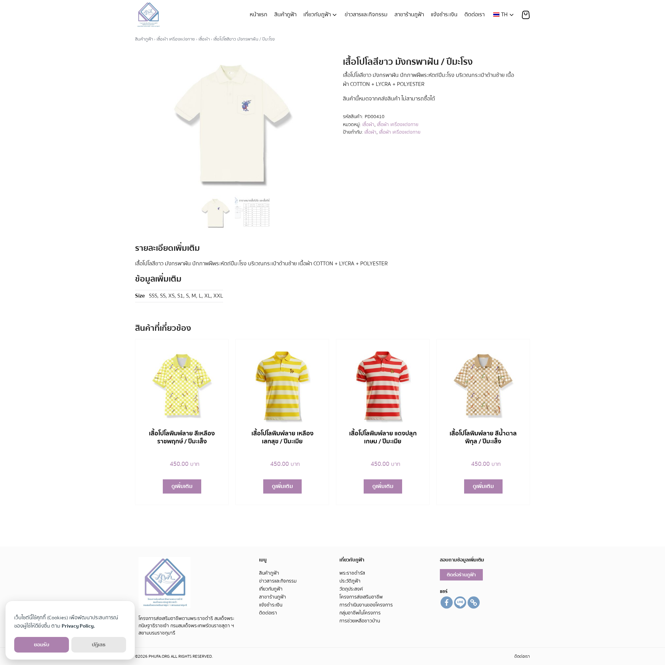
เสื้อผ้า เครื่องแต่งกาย (176, 39)
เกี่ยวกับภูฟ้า (317, 14)
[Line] (460, 602)
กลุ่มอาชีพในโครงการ (360, 613)
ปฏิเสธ (99, 644)
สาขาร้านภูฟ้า (409, 14)
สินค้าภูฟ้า (285, 14)
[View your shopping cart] (526, 15)
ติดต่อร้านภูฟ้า (461, 575)
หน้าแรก (258, 14)
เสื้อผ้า (204, 39)
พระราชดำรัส (352, 573)
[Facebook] (447, 602)
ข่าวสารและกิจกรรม (366, 14)
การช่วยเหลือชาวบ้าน (359, 621)
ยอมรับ (41, 644)
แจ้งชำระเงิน (444, 14)
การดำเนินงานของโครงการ (366, 605)
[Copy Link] (474, 602)
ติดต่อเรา (474, 14)
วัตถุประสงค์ (351, 589)
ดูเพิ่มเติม (182, 486)
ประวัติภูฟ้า (350, 581)
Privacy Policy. (78, 626)
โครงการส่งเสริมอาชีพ (361, 597)
